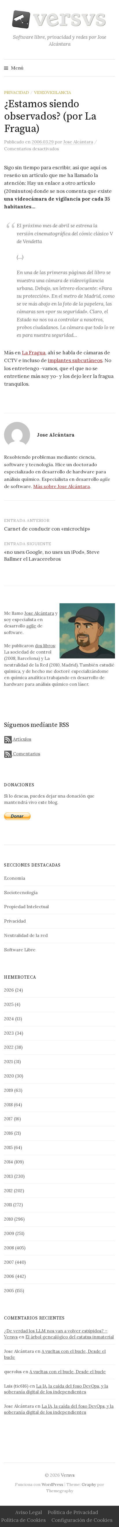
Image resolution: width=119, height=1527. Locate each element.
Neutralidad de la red (26, 935)
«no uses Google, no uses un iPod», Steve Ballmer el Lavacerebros (52, 555)
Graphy (89, 1484)
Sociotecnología (21, 892)
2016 (8, 1133)
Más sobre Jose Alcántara (61, 486)
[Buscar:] (110, 68)
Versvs (68, 1475)
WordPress (52, 1484)
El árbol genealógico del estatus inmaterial (69, 1337)
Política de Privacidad (73, 1512)
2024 (9, 1018)
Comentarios (26, 753)
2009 (9, 1233)
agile (31, 626)
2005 (9, 1290)
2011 (8, 1204)
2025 (9, 1004)
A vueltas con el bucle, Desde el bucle (67, 1371)
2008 (9, 1248)
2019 (8, 1090)
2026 (9, 990)
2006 (9, 1276)
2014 (8, 1162)
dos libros (45, 645)
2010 (8, 1219)
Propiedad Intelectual (26, 906)
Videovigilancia (52, 92)
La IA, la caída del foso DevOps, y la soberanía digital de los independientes (56, 1389)
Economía (14, 878)
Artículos (21, 739)
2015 (8, 1147)
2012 (8, 1190)
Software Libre (20, 949)
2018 (8, 1104)
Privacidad (16, 92)
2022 (9, 1047)
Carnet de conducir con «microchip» (47, 529)
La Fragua (33, 352)
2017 (8, 1118)
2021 (8, 1061)
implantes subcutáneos (75, 360)
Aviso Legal (28, 1512)
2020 (9, 1076)
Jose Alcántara (39, 613)
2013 (8, 1176)
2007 (9, 1262)
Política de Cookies (23, 1520)
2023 (9, 1033)
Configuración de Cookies (81, 1520)
